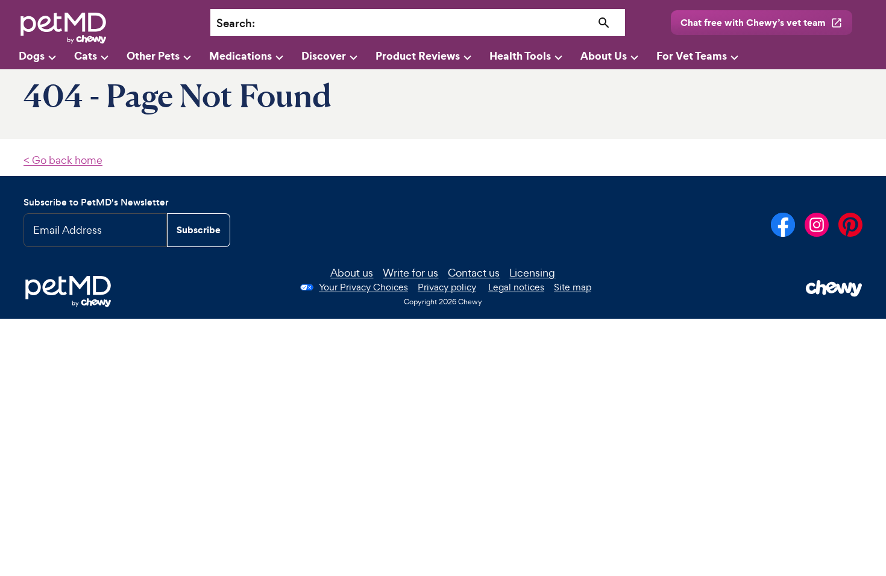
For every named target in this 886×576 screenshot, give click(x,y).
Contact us (474, 272)
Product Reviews (417, 55)
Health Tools (520, 55)
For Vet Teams (691, 55)
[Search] (604, 23)
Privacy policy (447, 287)
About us (351, 272)
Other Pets (153, 55)
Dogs (32, 55)
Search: (235, 23)
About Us (603, 55)
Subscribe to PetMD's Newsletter (96, 202)
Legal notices (516, 287)
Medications (240, 55)
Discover (323, 55)
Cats (85, 55)
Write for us (410, 272)
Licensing (532, 272)
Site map (572, 287)
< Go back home (63, 160)
